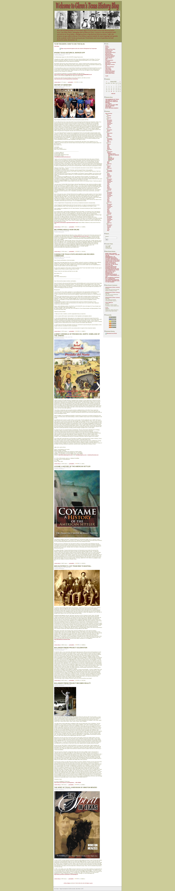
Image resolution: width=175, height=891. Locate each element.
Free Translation (109, 60)
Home (106, 45)
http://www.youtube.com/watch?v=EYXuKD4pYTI (66, 874)
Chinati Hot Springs (110, 55)
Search (107, 233)
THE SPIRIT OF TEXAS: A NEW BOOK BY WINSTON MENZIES (111, 101)
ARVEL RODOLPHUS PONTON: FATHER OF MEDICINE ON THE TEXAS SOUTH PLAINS (111, 264)
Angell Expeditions (109, 72)
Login (106, 75)
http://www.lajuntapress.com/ (65, 454)
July (108, 125)
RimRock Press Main (110, 49)
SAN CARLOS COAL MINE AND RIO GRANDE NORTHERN (111, 106)
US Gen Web (108, 70)
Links (106, 43)
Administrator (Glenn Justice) (112, 287)
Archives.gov (108, 51)
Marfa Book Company (110, 62)
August (109, 124)
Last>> (91, 883)
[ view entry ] (57, 82)
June (108, 126)
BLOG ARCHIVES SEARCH (111, 108)
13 (85, 883)
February (109, 136)
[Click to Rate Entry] (74, 82)
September (109, 123)
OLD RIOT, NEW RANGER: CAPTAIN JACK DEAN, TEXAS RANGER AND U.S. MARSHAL (112, 260)
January (109, 117)
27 (111, 91)
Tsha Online (108, 68)
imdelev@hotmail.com (93, 454)
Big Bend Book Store (110, 52)
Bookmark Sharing (110, 331)
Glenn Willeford (109, 302)
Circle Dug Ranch (109, 56)
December (109, 120)
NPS (106, 59)
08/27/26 (113, 93)
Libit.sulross (108, 53)
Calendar (107, 79)
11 (81, 883)
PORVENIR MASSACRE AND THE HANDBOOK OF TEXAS (112, 269)
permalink (70, 82)
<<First (65, 883)
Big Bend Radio (109, 54)
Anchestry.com (109, 50)
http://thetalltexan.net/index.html (62, 639)
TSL (106, 65)
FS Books (107, 61)
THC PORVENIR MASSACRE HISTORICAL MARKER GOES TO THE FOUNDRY (112, 280)
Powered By (108, 315)
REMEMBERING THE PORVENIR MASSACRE (110, 257)
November (109, 121)
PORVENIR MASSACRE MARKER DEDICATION (110, 267)
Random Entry (109, 97)
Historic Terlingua (109, 66)
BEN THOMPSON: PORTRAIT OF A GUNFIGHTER (112, 278)
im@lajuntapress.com (81, 454)
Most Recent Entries (110, 251)
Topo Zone (108, 67)
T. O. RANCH (108, 103)
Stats (106, 48)
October (109, 115)
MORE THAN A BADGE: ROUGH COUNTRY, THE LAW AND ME (112, 254)
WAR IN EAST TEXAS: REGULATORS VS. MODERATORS (110, 272)
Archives (107, 111)
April (108, 135)
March (108, 130)
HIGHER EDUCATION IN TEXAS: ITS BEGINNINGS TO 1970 (112, 275)
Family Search (108, 57)
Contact (107, 47)
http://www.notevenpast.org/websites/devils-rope (66, 222)
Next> (88, 883)
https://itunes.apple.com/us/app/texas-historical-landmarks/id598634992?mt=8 (73, 74)
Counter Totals (109, 243)
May (108, 134)
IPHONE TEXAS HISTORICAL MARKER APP (113, 155)
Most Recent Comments (111, 285)
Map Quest (108, 63)
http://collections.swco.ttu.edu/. (81, 236)
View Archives (108, 113)
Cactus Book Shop (109, 73)
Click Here (56, 46)
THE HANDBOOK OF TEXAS (112, 99)
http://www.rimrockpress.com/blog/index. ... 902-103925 (67, 782)
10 (79, 883)
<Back (68, 883)
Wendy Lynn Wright (110, 71)
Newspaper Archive (110, 64)
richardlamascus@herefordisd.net (62, 156)
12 (83, 883)
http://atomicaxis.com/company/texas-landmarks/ (66, 78)
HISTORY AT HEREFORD (111, 159)
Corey (106, 307)
